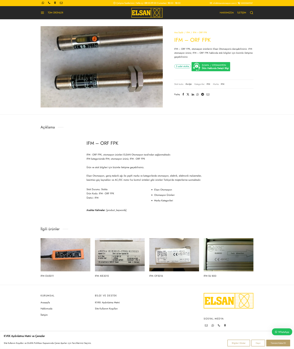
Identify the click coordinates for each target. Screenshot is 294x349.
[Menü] (42, 12)
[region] (147, 340)
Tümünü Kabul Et (278, 343)
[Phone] (219, 325)
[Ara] (251, 13)
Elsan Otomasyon (163, 189)
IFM (188, 32)
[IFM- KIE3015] (120, 254)
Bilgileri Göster (239, 343)
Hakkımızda (46, 308)
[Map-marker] (225, 325)
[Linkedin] (192, 94)
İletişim (44, 315)
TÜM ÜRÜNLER (55, 12)
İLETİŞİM (241, 12)
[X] (187, 94)
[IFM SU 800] (228, 254)
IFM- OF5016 (156, 276)
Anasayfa (45, 302)
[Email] (207, 94)
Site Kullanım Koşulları (106, 308)
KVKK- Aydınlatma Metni (107, 302)
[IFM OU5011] (65, 254)
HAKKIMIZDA (227, 12)
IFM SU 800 (210, 276)
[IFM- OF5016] (174, 254)
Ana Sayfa (178, 32)
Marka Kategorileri (163, 200)
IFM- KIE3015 (102, 276)
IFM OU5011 (47, 276)
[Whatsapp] (197, 94)
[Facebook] (183, 94)
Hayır (258, 343)
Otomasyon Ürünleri (164, 195)
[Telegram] (202, 94)
